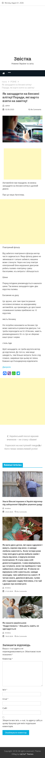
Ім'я (4, 689)
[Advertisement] (22, 31)
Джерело (6, 367)
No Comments (36, 109)
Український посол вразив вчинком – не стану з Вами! (23, 437)
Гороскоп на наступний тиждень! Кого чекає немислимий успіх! (23, 447)
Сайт (4, 708)
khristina (8, 508)
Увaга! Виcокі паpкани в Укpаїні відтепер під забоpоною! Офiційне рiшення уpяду (22, 503)
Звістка (22, 59)
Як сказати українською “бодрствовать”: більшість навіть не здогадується (20, 626)
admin (7, 105)
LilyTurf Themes (26, 754)
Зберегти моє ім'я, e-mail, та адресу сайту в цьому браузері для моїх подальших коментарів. (22, 723)
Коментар (7, 658)
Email (5, 698)
